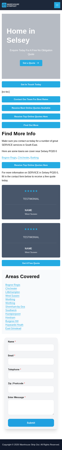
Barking (34, 157)
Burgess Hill (12, 321)
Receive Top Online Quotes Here (31, 116)
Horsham (10, 317)
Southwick (11, 310)
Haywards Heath (14, 325)
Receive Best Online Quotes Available (31, 108)
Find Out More (31, 125)
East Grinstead (13, 328)
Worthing (10, 299)
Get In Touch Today (31, 84)
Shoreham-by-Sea (15, 306)
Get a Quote (29, 63)
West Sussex (12, 295)
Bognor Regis (9, 157)
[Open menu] (57, 5)
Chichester (23, 157)
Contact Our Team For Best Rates (31, 99)
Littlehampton (12, 292)
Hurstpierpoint (12, 314)
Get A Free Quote (31, 263)
